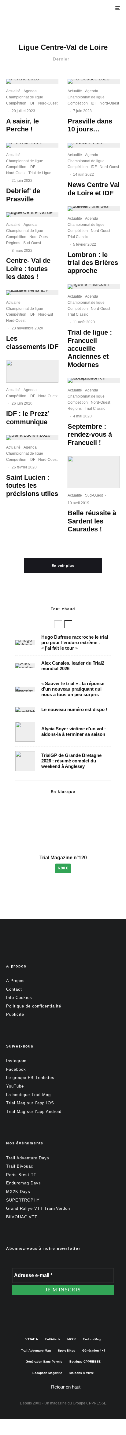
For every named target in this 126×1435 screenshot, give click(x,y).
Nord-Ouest (47, 103)
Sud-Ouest (32, 243)
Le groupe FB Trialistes (30, 1077)
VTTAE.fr (31, 1339)
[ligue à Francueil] (94, 286)
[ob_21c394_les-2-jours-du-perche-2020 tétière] (32, 371)
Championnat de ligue (24, 97)
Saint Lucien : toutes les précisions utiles (32, 485)
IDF (32, 103)
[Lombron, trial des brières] (94, 208)
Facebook (16, 1069)
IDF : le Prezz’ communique (27, 417)
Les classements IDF (32, 342)
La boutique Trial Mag (28, 1094)
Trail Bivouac (19, 1166)
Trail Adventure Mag (36, 1350)
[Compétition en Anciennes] (94, 380)
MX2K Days (18, 1191)
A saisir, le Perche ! (22, 125)
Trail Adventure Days (27, 1158)
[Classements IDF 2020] (32, 292)
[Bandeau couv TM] (25, 709)
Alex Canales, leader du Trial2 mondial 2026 (72, 665)
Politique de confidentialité (33, 1006)
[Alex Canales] (25, 665)
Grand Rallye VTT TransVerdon (38, 1208)
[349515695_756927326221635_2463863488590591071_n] (94, 81)
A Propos (15, 980)
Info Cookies (19, 997)
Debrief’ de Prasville (23, 195)
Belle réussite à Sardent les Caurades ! (92, 521)
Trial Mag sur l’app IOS (30, 1103)
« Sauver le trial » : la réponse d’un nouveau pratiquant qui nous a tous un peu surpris (72, 689)
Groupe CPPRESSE (89, 1403)
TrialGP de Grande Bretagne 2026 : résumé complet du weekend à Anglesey (71, 761)
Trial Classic (78, 237)
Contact (14, 989)
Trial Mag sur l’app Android (33, 1111)
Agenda (30, 91)
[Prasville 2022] (32, 145)
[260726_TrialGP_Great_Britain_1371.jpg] (25, 732)
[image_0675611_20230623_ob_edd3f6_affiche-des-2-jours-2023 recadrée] (32, 81)
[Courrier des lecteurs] (25, 689)
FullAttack (52, 1339)
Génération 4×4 (93, 1350)
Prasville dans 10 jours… (90, 125)
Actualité (13, 91)
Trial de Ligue (39, 173)
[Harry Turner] (25, 761)
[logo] (94, 472)
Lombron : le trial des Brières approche (93, 263)
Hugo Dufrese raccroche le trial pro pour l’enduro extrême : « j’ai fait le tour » (74, 642)
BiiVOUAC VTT (21, 1217)
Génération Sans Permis (44, 1361)
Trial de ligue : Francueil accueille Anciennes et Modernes (90, 348)
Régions (13, 243)
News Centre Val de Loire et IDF (94, 188)
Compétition (16, 103)
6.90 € (63, 868)
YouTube (15, 1086)
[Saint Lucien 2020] (32, 437)
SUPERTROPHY (23, 1200)
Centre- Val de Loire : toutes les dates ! (28, 269)
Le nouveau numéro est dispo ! (74, 709)
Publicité (15, 1014)
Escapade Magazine (47, 1372)
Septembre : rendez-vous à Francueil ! (90, 434)
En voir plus (63, 565)
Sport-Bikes (66, 1350)
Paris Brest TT (21, 1175)
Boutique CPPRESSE (85, 1361)
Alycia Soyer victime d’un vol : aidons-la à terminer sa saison (73, 731)
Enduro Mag (92, 1339)
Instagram (16, 1061)
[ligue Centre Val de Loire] (32, 214)
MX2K (71, 1339)
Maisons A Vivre (81, 1372)
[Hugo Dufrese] (25, 642)
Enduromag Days (23, 1183)
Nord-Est (45, 314)
